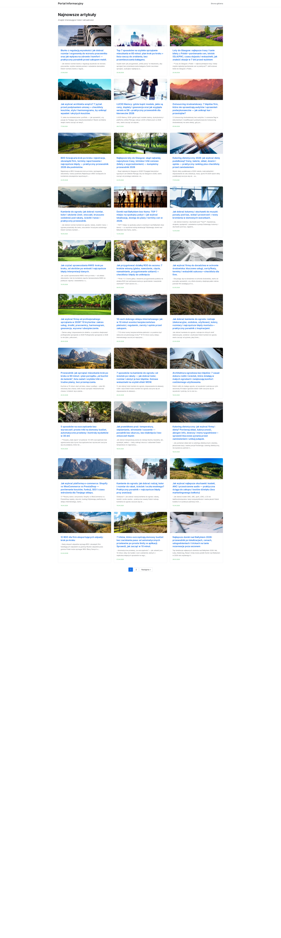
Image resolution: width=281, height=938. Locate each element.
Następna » (146, 569)
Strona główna (217, 3)
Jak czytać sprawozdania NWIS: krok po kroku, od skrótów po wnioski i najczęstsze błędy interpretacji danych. (83, 268)
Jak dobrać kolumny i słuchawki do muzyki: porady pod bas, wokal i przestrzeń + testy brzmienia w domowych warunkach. (195, 214)
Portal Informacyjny (70, 3)
